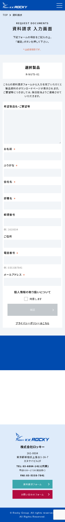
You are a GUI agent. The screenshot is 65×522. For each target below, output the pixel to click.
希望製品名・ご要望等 (17, 106)
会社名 (10, 181)
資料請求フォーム (32, 484)
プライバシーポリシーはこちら (32, 323)
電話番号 (11, 253)
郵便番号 (9, 214)
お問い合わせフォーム (32, 494)
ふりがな (11, 165)
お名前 (9, 149)
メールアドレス (14, 274)
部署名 (10, 198)
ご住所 (8, 236)
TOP (5, 15)
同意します (36, 299)
